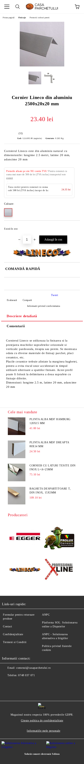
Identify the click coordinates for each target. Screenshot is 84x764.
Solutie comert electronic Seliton (42, 754)
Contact (7, 626)
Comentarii (16, 326)
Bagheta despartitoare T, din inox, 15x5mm (50, 490)
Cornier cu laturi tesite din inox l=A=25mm (52, 467)
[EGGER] (25, 537)
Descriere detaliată (22, 316)
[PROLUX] (59, 536)
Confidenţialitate (13, 634)
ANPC (46, 614)
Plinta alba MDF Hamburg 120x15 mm (50, 421)
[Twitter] (16, 683)
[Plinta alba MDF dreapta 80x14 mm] (16, 449)
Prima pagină (8, 17)
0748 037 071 (26, 675)
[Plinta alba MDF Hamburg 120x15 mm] (16, 426)
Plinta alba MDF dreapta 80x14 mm (49, 444)
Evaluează (12, 300)
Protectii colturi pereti (39, 17)
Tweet (54, 295)
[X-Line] (59, 570)
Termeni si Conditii (15, 642)
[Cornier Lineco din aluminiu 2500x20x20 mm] (42, 65)
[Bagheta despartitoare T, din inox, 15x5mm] (16, 495)
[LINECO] (25, 570)
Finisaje (22, 17)
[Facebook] (7, 683)
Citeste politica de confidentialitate (42, 720)
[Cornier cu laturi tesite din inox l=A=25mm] (16, 472)
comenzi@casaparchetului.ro (33, 667)
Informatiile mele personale (43, 730)
